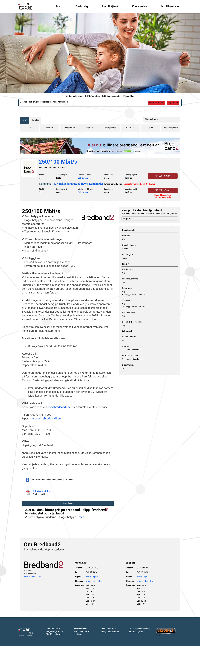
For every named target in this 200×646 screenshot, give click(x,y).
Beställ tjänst (110, 6)
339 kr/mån (83, 178)
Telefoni (49, 128)
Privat (24, 120)
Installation (70, 128)
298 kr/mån (164, 190)
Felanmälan (128, 96)
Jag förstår (173, 103)
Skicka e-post (92, 577)
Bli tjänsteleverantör (111, 96)
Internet (89, 128)
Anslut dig (82, 6)
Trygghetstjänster (170, 128)
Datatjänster (110, 128)
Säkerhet (130, 128)
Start (59, 6)
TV (29, 128)
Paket (150, 128)
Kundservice (139, 6)
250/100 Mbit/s (58, 162)
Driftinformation (92, 96)
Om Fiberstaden (170, 6)
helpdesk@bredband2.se (46, 418)
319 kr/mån (83, 192)
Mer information (156, 103)
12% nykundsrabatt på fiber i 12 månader (78, 184)
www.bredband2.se (59, 407)
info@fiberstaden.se (110, 632)
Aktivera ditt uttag (74, 96)
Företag (35, 120)
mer (81, 517)
